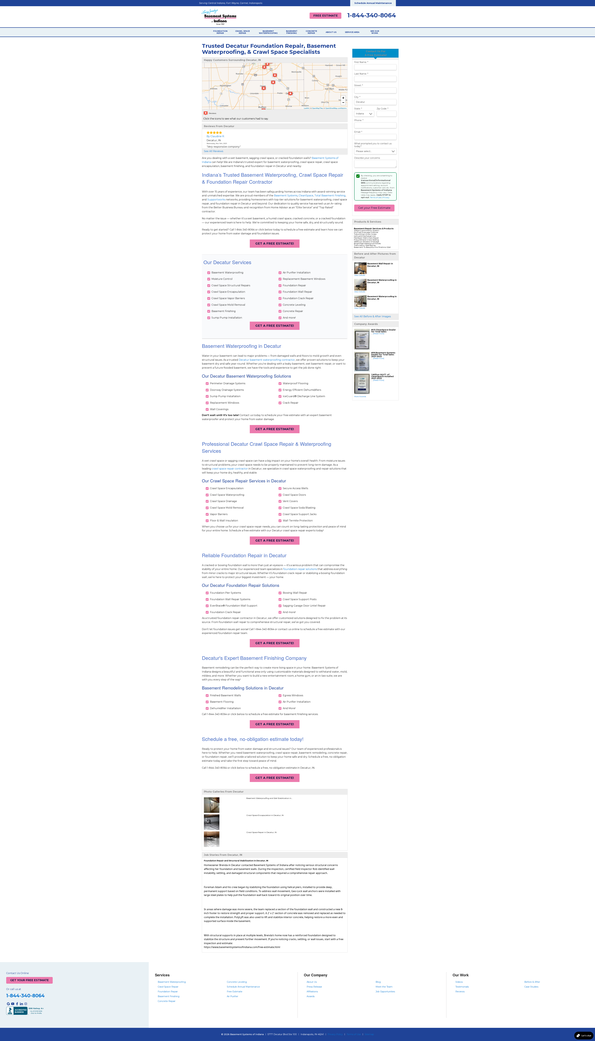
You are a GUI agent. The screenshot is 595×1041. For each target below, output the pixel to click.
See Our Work (374, 32)
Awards (311, 996)
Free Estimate (325, 15)
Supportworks (216, 199)
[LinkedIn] (21, 1004)
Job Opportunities (385, 991)
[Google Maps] (8, 1004)
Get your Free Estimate (374, 208)
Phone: (358, 120)
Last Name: (361, 74)
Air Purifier (232, 996)
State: (358, 108)
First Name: (361, 62)
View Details (359, 275)
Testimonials (462, 986)
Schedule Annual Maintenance (373, 3)
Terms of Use (375, 197)
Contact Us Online (17, 973)
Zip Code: (382, 108)
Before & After (532, 982)
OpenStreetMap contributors (336, 108)
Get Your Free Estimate (29, 980)
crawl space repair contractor (230, 468)
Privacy (386, 197)
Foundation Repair (220, 32)
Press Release (314, 986)
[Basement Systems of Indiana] (219, 16)
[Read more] (378, 333)
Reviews (460, 991)
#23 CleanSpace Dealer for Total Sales (383, 331)
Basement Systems (286, 195)
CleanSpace (306, 195)
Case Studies (531, 986)
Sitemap (369, 1034)
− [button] (343, 102)
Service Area (352, 32)
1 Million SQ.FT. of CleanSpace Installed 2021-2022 (382, 376)
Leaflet (306, 108)
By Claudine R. (216, 136)
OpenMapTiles (317, 108)
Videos (459, 982)
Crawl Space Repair (242, 32)
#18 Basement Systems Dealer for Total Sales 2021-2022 (383, 355)
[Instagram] (26, 1004)
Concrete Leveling (237, 982)
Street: (358, 85)
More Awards (360, 396)
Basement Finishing (291, 32)
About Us (331, 32)
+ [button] (343, 98)
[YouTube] (13, 1004)
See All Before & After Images (372, 316)
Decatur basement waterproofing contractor (267, 359)
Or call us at (13, 989)
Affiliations (312, 991)
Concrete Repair (311, 32)
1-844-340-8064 (371, 15)
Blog (378, 982)
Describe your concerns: (367, 158)
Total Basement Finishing (330, 195)
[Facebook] (17, 1004)
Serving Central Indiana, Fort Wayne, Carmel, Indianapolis (230, 3)
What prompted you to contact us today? (373, 145)
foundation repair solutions (300, 569)
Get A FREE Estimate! (274, 243)
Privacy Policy (335, 1034)
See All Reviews (213, 151)
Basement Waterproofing (268, 32)
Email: (358, 132)
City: (357, 97)
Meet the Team (384, 986)
